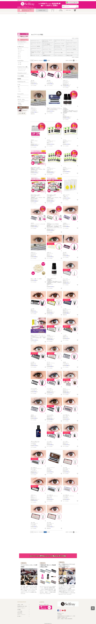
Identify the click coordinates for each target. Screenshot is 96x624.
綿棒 (18, 86)
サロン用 (19, 62)
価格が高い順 (41, 60)
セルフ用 (19, 64)
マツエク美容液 (20, 75)
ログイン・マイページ (21, 614)
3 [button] (76, 60)
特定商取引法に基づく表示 (22, 606)
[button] (78, 60)
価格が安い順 (36, 60)
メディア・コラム (21, 99)
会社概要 (19, 609)
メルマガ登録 (19, 611)
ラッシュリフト (20, 93)
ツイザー (19, 91)
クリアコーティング (21, 70)
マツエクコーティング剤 (22, 66)
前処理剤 (19, 78)
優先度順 (48, 60)
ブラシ (19, 88)
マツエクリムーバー (21, 81)
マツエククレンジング (21, 73)
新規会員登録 (19, 612)
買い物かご (19, 616)
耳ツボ (18, 96)
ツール (18, 84)
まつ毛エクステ (20, 46)
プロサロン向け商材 (64, 4)
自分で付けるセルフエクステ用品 (72, 4)
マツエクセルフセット (21, 41)
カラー (19, 53)
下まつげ (19, 51)
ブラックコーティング (22, 69)
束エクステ (20, 48)
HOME (19, 13)
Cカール (19, 56)
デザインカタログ (21, 101)
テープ (19, 89)
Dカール (19, 58)
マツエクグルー (20, 60)
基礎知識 (19, 103)
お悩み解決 (20, 104)
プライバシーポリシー (21, 607)
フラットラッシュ (21, 50)
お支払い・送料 (20, 604)
